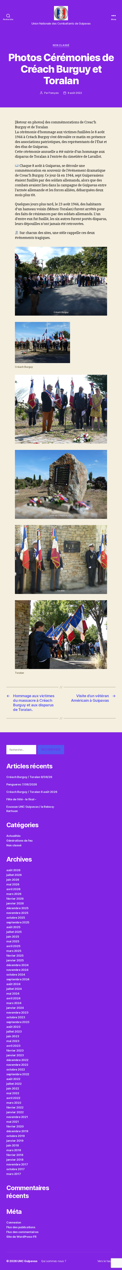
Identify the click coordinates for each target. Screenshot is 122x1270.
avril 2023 (13, 1045)
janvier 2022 (15, 1112)
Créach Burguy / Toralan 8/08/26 (29, 777)
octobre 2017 (15, 1169)
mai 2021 (12, 1121)
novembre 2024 (17, 969)
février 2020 (15, 1126)
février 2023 (15, 1050)
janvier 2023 (15, 1055)
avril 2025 (13, 946)
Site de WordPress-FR (21, 1236)
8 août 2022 (75, 92)
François (54, 92)
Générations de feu (19, 840)
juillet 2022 (14, 1083)
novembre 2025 (17, 913)
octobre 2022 (15, 1069)
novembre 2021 (17, 1117)
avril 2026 (13, 889)
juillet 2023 (14, 1031)
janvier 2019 (15, 1140)
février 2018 (14, 1155)
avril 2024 (13, 998)
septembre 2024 (17, 979)
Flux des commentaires (22, 1232)
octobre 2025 (15, 917)
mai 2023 (12, 1041)
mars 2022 (13, 1102)
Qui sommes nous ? (53, 1261)
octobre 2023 (15, 1017)
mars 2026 (13, 894)
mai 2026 (12, 884)
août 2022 (13, 1079)
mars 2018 (13, 1150)
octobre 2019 (15, 1136)
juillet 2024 (14, 988)
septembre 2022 (17, 1074)
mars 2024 (13, 1003)
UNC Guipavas (27, 1261)
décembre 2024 (17, 965)
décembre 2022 (17, 1060)
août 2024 (13, 984)
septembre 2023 (17, 1022)
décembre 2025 (17, 908)
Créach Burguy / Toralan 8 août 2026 (31, 792)
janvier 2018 (15, 1159)
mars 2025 (13, 950)
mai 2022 (12, 1093)
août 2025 (13, 927)
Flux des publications (20, 1227)
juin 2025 (12, 936)
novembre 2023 (17, 1012)
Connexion (13, 1222)
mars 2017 (13, 1174)
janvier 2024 (15, 1007)
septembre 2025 (17, 922)
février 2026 (15, 898)
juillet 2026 (14, 875)
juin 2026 (12, 879)
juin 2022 (12, 1088)
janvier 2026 (15, 903)
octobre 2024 (15, 974)
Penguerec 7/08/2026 (21, 784)
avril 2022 (13, 1098)
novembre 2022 (17, 1064)
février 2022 (15, 1107)
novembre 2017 (17, 1164)
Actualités (13, 835)
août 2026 (13, 870)
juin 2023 (12, 1036)
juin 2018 (12, 1145)
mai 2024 (12, 993)
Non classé (61, 45)
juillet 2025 (14, 932)
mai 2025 (12, 941)
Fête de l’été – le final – (21, 799)
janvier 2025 (15, 960)
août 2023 (13, 1026)
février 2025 (15, 955)
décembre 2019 (17, 1131)
